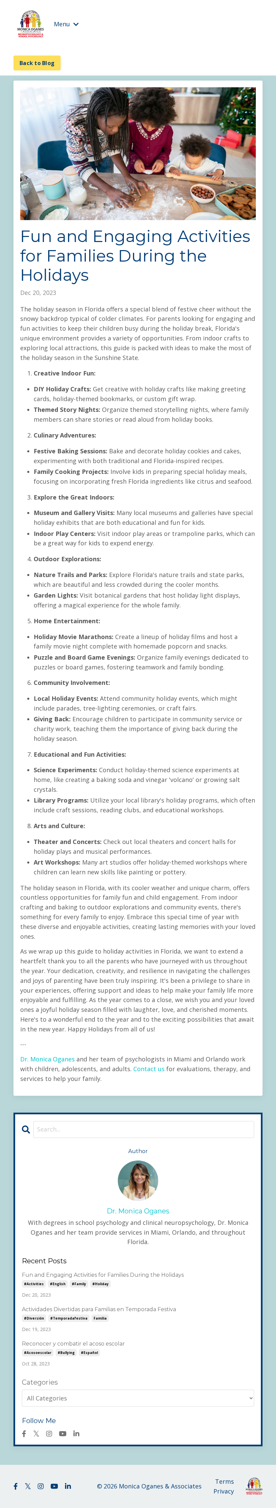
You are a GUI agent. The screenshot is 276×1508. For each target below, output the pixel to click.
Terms (224, 1481)
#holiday (100, 1283)
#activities (34, 1283)
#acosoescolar (37, 1352)
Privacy (223, 1491)
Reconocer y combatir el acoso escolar (73, 1343)
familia (100, 1318)
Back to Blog (37, 63)
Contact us (149, 1069)
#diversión (34, 1318)
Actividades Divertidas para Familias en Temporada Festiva (99, 1309)
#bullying (66, 1352)
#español (89, 1352)
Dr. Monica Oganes (47, 1059)
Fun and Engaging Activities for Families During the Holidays (103, 1275)
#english (58, 1283)
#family (79, 1283)
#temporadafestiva (69, 1318)
